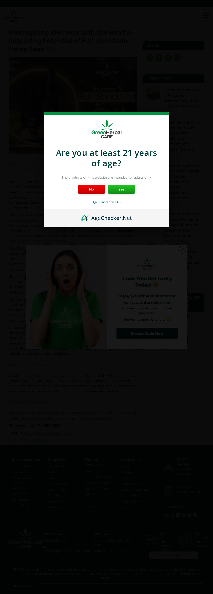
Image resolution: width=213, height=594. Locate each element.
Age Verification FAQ (106, 202)
